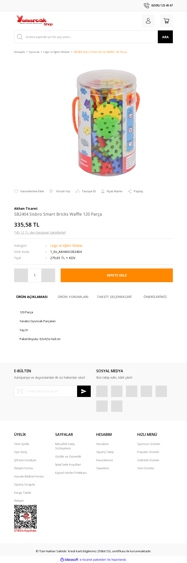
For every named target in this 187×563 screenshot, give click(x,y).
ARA (165, 37)
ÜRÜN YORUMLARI (73, 296)
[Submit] (84, 391)
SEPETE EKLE (117, 275)
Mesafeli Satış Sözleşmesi (65, 446)
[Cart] (166, 20)
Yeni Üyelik (21, 444)
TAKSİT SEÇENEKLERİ (114, 296)
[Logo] (34, 20)
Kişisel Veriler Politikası (71, 473)
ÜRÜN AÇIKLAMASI (32, 296)
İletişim (19, 501)
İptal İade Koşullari (68, 464)
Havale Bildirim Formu (29, 476)
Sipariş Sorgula (24, 484)
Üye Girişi (20, 452)
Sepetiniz (102, 468)
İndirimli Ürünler (148, 460)
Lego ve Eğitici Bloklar (66, 245)
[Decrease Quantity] (21, 275)
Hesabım (102, 444)
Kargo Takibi (22, 493)
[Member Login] (148, 20)
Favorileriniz (104, 460)
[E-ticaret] (93, 560)
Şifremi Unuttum (25, 460)
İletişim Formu (23, 468)
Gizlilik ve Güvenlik (68, 456)
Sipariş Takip (105, 452)
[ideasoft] (69, 560)
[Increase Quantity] (48, 275)
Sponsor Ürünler (148, 444)
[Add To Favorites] (29, 191)
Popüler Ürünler (148, 452)
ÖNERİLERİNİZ (155, 296)
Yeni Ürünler (145, 468)
